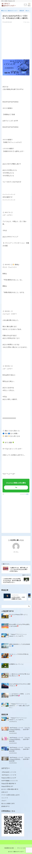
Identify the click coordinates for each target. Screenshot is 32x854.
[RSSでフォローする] (19, 842)
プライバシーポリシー (22, 848)
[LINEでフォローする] (16, 842)
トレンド (4, 797)
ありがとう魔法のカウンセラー (16, 851)
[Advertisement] (16, 39)
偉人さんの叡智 (5, 803)
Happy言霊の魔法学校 (8, 783)
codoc (27, 494)
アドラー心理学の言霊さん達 (10, 795)
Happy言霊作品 (7, 786)
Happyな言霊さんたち (8, 778)
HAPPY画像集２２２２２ (9, 780)
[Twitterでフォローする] (12, 842)
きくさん (27, 22)
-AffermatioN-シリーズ (8, 772)
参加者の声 (5, 806)
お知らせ (4, 792)
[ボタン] (25, 5)
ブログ (3, 800)
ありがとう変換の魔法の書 (9, 789)
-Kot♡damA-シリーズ (8, 775)
